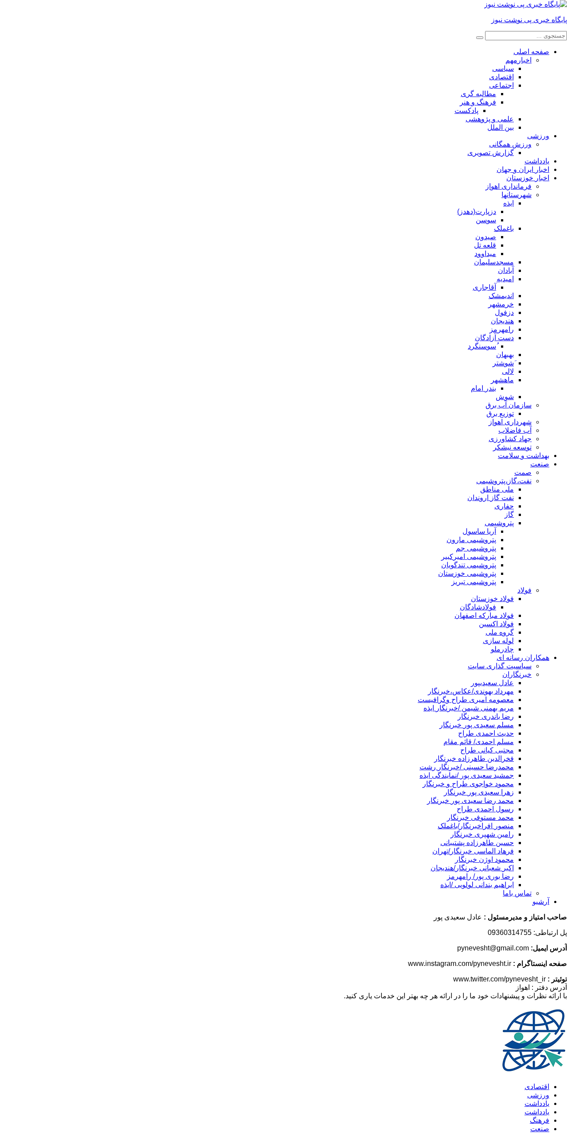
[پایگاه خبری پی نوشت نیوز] (525, 4)
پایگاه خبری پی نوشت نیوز (529, 19)
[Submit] (479, 37)
